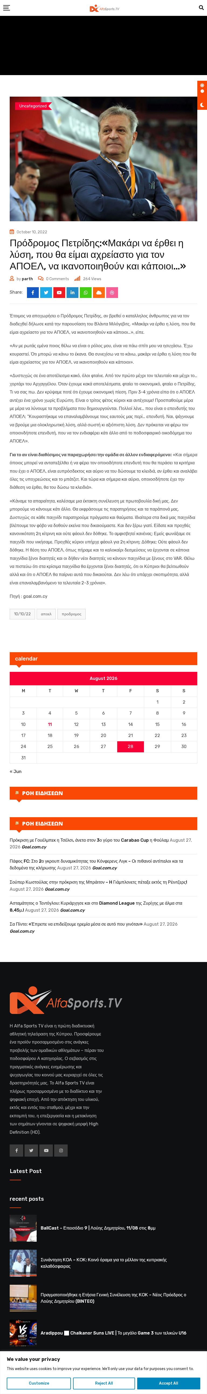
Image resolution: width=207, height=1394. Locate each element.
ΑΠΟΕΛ (46, 614)
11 (50, 724)
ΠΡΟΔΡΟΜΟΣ (71, 614)
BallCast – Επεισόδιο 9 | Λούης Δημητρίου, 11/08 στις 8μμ (98, 1228)
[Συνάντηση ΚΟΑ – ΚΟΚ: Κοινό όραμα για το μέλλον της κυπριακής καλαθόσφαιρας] (23, 1263)
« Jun (16, 771)
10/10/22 (22, 614)
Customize (39, 1383)
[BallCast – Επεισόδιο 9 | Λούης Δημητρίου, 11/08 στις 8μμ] (23, 1228)
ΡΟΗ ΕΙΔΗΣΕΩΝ (42, 793)
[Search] (201, 8)
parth (27, 279)
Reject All (104, 1383)
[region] (103, 1372)
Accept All (168, 1383)
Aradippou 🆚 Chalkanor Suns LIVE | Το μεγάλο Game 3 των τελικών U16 (114, 1333)
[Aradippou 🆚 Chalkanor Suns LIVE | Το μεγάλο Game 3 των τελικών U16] (23, 1333)
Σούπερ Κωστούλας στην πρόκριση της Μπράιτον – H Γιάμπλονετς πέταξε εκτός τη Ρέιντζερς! (98, 882)
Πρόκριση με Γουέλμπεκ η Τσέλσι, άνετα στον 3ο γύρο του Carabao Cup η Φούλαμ (89, 840)
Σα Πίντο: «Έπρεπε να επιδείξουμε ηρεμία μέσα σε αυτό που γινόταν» (76, 924)
